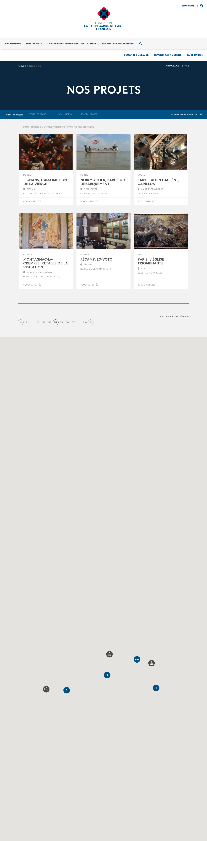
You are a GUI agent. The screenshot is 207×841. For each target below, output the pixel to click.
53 (49, 322)
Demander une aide (136, 55)
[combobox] (40, 114)
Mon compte (190, 5)
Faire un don (195, 55)
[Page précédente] (21, 322)
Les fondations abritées (118, 43)
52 (44, 322)
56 (67, 322)
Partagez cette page (177, 65)
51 (38, 322)
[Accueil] (103, 19)
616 (85, 322)
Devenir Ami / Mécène (167, 55)
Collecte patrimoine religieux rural (72, 43)
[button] (151, 663)
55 (61, 322)
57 (73, 322)
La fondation (12, 43)
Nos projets (34, 43)
